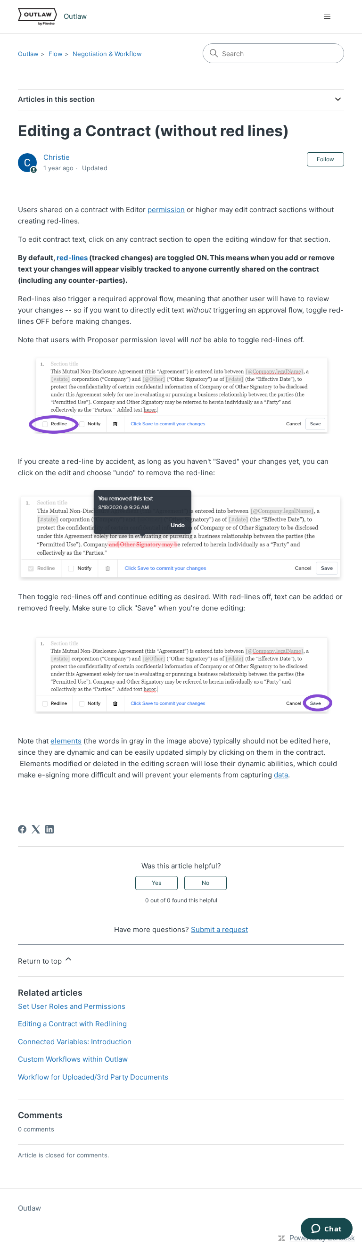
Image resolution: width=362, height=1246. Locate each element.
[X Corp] (36, 829)
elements (66, 740)
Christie (56, 157)
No (205, 882)
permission (166, 209)
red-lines (72, 257)
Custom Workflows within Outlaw (73, 1059)
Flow (56, 54)
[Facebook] (22, 829)
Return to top (41, 961)
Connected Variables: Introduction (75, 1041)
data (281, 774)
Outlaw (28, 54)
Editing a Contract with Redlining (72, 1023)
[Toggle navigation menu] (327, 17)
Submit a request (219, 929)
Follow (325, 159)
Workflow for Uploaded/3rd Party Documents (93, 1077)
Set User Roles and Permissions (71, 1006)
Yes (156, 882)
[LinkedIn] (49, 829)
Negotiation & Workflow (107, 54)
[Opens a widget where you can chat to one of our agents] (326, 1229)
